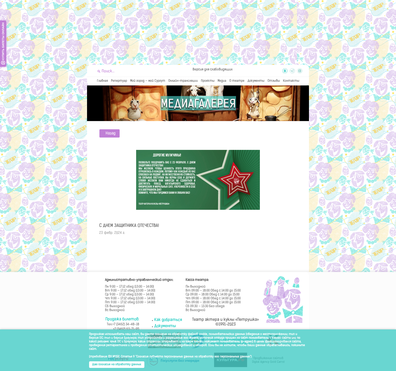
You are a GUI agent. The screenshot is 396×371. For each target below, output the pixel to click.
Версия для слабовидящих (213, 69)
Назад (111, 133)
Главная (102, 81)
